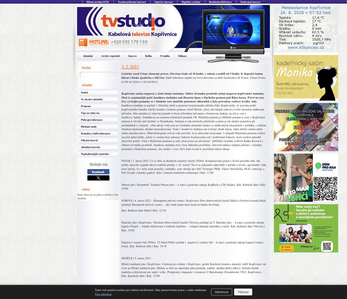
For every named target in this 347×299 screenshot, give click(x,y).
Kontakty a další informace (95, 133)
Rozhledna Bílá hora (220, 2)
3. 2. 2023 (130, 66)
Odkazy (182, 56)
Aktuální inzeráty (90, 147)
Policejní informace (92, 119)
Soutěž (84, 92)
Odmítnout (221, 292)
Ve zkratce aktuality (92, 99)
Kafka (148, 56)
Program (86, 106)
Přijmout (243, 292)
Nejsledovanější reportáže (95, 154)
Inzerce (132, 56)
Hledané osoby (89, 126)
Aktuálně (88, 56)
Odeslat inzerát (89, 140)
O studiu (165, 56)
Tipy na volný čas (90, 113)
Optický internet (163, 2)
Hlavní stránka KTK (98, 2)
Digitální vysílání (191, 2)
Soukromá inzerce (250, 2)
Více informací (103, 294)
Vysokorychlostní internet (132, 2)
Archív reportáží (110, 56)
